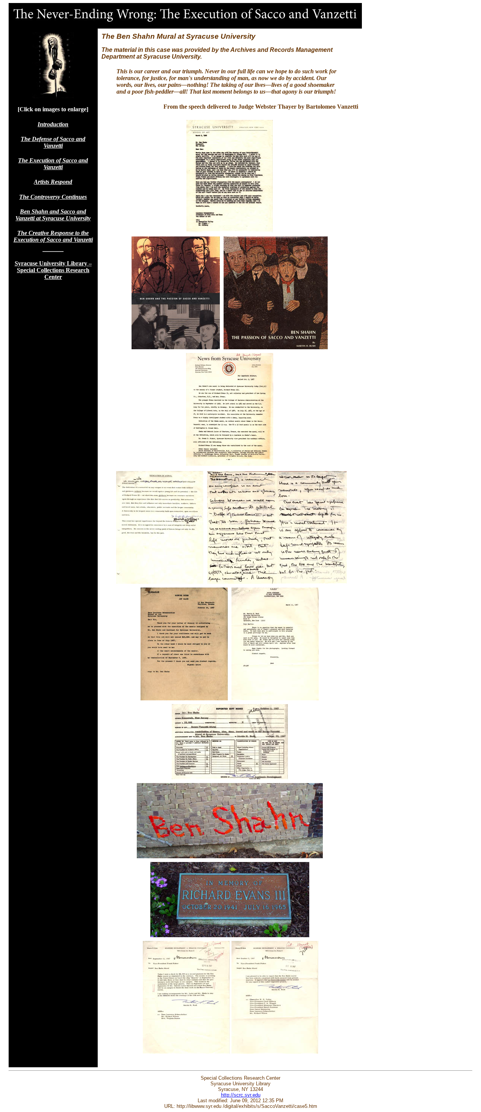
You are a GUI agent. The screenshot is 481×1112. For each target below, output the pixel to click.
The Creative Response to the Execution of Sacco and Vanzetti (53, 236)
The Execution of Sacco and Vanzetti (53, 163)
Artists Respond (53, 182)
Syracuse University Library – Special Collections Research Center (53, 270)
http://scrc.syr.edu (240, 1095)
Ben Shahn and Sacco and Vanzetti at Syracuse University (53, 214)
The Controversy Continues (53, 197)
